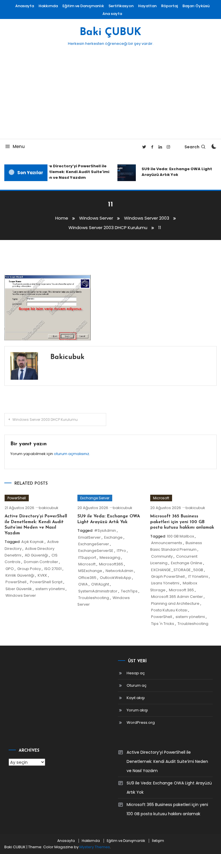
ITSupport (87, 557)
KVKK (42, 575)
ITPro (121, 550)
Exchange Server (94, 498)
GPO (9, 568)
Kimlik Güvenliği (19, 575)
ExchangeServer (93, 544)
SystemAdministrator (97, 591)
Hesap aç (136, 673)
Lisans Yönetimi (165, 583)
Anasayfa (24, 6)
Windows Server (20, 595)
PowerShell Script (46, 582)
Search (191, 147)
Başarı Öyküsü (195, 6)
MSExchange (90, 570)
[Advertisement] (110, 95)
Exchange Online (186, 563)
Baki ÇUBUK (110, 32)
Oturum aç (136, 685)
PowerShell (16, 498)
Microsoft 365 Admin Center (177, 596)
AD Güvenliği (36, 555)
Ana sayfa (112, 13)
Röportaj (169, 6)
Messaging (110, 557)
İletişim (158, 841)
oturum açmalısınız (71, 453)
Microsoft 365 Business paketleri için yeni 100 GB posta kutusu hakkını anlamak (182, 522)
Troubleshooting (93, 597)
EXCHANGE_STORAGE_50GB (177, 570)
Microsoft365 (111, 564)
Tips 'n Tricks (162, 623)
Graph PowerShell (168, 576)
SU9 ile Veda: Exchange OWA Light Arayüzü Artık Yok (175, 171)
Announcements (166, 543)
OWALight (100, 584)
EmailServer (89, 537)
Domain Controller (41, 562)
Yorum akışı (137, 710)
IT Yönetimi (198, 576)
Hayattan (147, 6)
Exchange (113, 537)
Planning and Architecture (175, 603)
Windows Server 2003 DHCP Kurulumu (45, 419)
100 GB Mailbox (180, 536)
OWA (83, 584)
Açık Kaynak (32, 541)
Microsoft (87, 564)
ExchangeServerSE (95, 550)
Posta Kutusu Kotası (169, 610)
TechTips (129, 591)
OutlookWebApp (115, 577)
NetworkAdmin (119, 570)
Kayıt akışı (136, 698)
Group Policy (29, 568)
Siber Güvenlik (18, 589)
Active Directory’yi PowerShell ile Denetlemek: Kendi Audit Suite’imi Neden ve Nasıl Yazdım (72, 171)
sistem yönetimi (50, 589)
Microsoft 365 (181, 590)
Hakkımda (48, 6)
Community (162, 556)
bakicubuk (67, 357)
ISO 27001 (53, 568)
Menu (19, 146)
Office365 (87, 577)
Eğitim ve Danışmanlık (83, 6)
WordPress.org (141, 722)
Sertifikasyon (121, 6)
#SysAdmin (105, 530)
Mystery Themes (94, 847)
